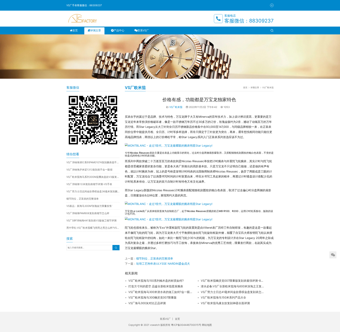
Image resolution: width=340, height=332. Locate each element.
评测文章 (95, 30)
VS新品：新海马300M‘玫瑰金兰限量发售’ (89, 205)
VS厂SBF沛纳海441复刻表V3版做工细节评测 (91, 220)
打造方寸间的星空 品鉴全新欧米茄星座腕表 (155, 286)
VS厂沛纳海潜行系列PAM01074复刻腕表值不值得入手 (93, 162)
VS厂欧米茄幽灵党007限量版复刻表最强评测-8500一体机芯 (233, 280)
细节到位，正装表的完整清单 (154, 258)
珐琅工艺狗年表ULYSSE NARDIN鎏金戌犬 (163, 263)
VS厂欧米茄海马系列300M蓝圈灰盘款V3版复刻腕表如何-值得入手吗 (93, 176)
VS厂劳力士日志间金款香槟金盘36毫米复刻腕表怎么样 (93, 191)
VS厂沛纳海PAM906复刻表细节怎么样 (87, 213)
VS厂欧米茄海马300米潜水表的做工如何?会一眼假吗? (160, 292)
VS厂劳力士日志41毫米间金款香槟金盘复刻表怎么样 (233, 292)
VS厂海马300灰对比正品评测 (147, 303)
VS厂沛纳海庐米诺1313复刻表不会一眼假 (89, 169)
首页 (75, 30)
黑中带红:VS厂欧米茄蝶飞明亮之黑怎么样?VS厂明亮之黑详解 (93, 227)
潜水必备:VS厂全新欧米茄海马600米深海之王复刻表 (233, 286)
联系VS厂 (143, 30)
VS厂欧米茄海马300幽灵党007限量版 (152, 297)
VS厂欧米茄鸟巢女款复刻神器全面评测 (225, 303)
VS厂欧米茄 (175, 106)
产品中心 (119, 30)
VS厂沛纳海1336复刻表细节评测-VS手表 (89, 184)
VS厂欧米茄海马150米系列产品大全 (223, 297)
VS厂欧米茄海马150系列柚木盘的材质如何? (156, 280)
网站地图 (207, 324)
